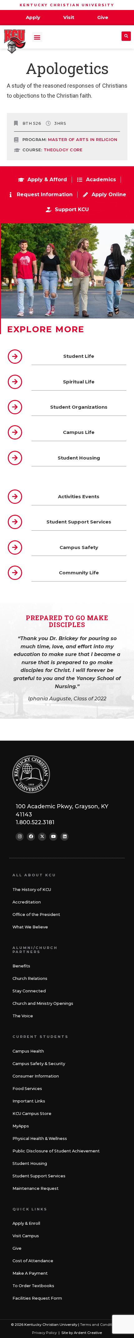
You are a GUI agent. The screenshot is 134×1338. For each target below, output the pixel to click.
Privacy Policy (44, 1333)
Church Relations (29, 978)
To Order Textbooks (33, 1285)
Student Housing (29, 1163)
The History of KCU (31, 889)
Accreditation (26, 902)
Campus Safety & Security (38, 1063)
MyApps (20, 1126)
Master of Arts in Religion (82, 139)
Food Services (27, 1088)
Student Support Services (38, 1176)
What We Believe (30, 927)
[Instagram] (20, 837)
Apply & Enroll (26, 1223)
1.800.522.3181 (35, 822)
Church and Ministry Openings (42, 1003)
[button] (37, 37)
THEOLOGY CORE (63, 150)
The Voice (22, 1016)
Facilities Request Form (37, 1298)
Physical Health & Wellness (39, 1138)
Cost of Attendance (32, 1260)
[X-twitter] (42, 837)
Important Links (28, 1101)
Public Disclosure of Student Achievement (56, 1151)
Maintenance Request (35, 1188)
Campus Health (28, 1051)
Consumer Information (35, 1076)
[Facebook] (31, 837)
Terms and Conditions (99, 1324)
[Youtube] (53, 837)
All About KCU (34, 875)
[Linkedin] (64, 837)
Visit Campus (25, 1235)
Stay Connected (29, 991)
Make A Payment (30, 1273)
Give (17, 1248)
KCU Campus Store (31, 1113)
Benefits (21, 966)
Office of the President (36, 914)
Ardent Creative (88, 1333)
